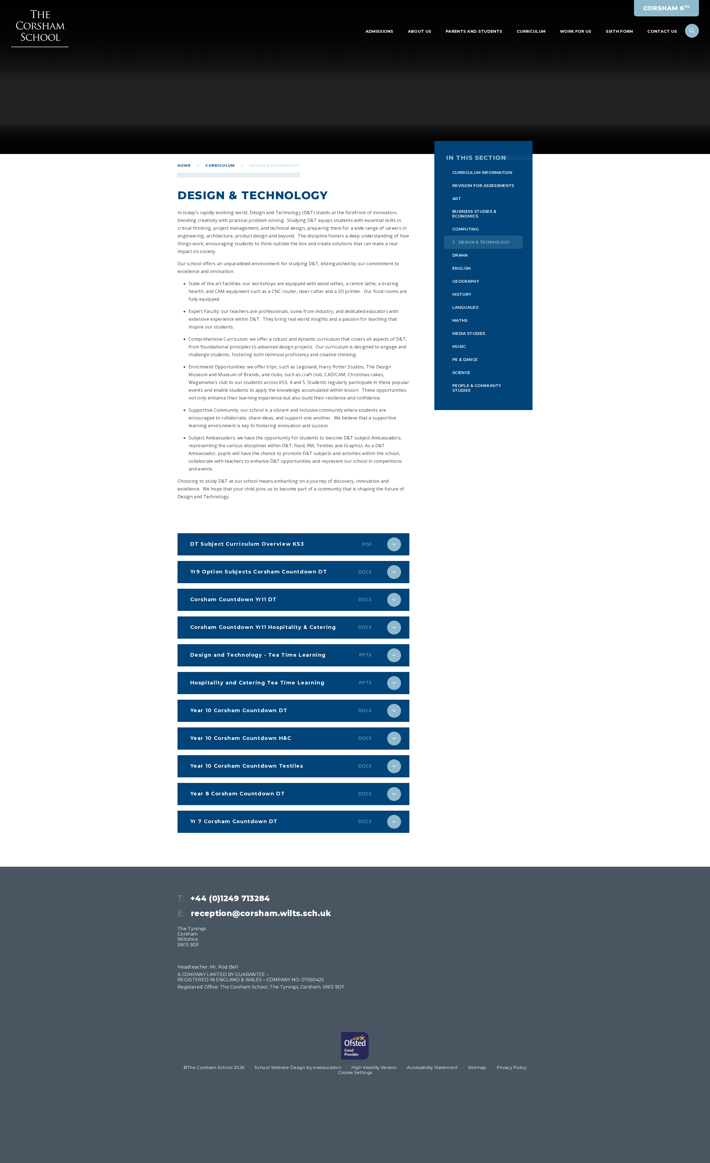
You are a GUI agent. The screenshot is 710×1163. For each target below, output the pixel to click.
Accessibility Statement (432, 1067)
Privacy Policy (511, 1067)
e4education (327, 1067)
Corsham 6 (666, 8)
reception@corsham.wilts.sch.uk (261, 913)
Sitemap (477, 1067)
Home (184, 165)
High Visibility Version (374, 1067)
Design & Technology (274, 165)
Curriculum (220, 165)
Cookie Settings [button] (355, 1072)
